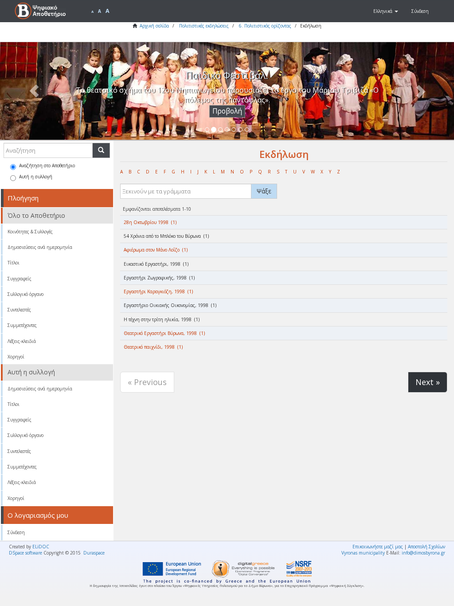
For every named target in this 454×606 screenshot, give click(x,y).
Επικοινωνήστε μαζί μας (377, 546)
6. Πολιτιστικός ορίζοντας (265, 26)
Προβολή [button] (227, 111)
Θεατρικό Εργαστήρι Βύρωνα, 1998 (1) (164, 333)
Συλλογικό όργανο (25, 294)
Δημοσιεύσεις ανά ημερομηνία (40, 247)
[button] (386, 11)
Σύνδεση (16, 532)
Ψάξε (264, 191)
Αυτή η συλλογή (35, 176)
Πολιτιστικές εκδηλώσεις (204, 26)
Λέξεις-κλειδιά (22, 341)
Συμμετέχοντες (22, 325)
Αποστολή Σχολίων (426, 546)
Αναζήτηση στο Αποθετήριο (47, 165)
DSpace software (25, 553)
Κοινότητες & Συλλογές (30, 231)
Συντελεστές (19, 310)
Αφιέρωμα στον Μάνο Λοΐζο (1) (156, 250)
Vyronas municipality (363, 553)
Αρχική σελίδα (154, 26)
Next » (427, 382)
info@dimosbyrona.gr (423, 553)
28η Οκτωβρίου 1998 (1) (150, 222)
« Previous (147, 382)
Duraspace (94, 553)
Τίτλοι (14, 263)
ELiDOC (40, 546)
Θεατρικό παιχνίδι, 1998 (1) (153, 347)
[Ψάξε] (101, 150)
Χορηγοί (16, 357)
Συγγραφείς (19, 278)
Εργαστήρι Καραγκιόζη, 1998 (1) (158, 291)
